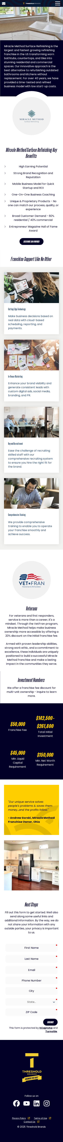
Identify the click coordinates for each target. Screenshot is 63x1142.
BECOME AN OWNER (31, 241)
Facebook (16, 1103)
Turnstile (51, 1031)
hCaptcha (45, 1028)
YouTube (26, 1103)
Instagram (46, 1103)
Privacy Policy (19, 1118)
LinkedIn (36, 1103)
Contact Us (3, 3)
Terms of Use (40, 1118)
